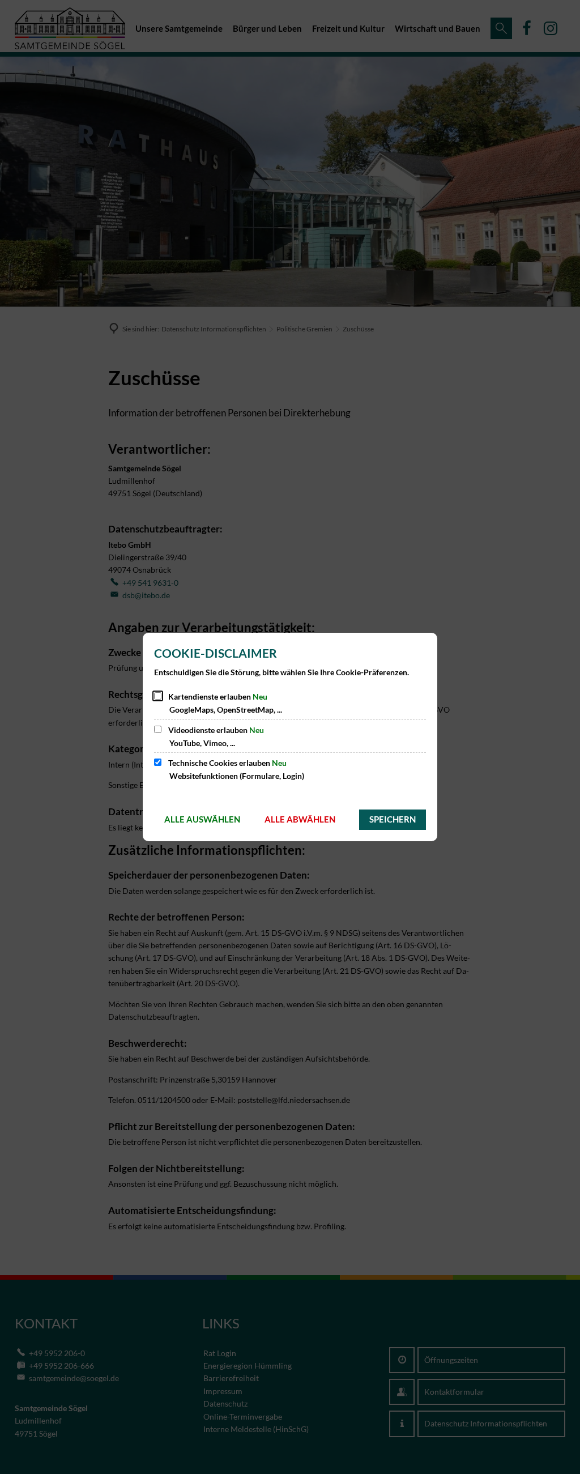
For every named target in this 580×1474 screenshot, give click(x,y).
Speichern (392, 819)
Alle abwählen (300, 819)
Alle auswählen (202, 819)
